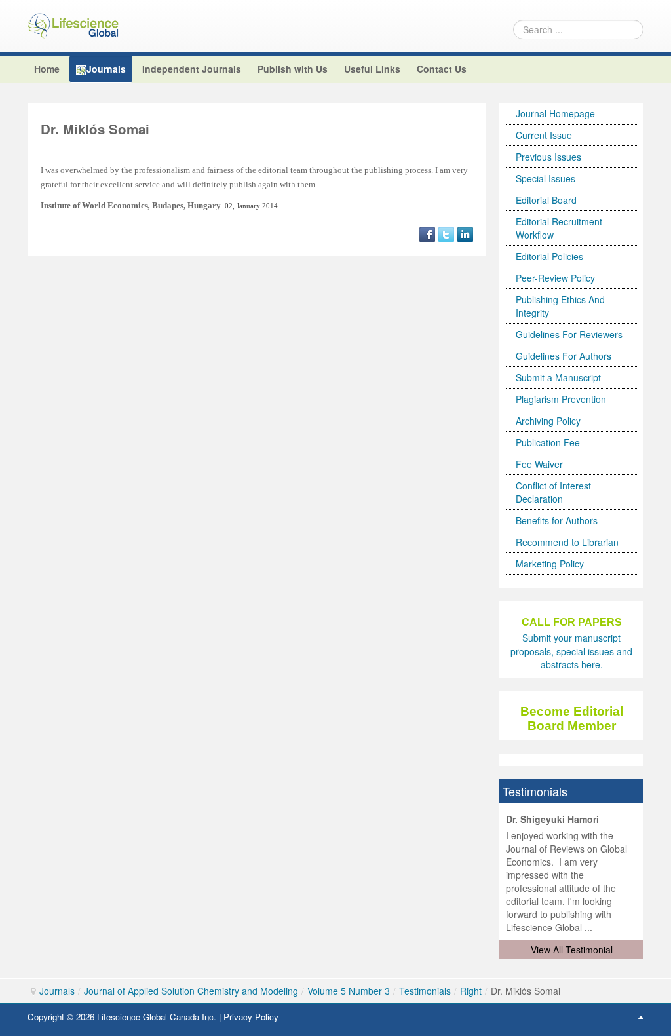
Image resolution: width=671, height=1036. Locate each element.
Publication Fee (548, 442)
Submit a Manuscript (558, 377)
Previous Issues (548, 156)
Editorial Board (546, 199)
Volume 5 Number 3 (348, 990)
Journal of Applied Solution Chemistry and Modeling (191, 990)
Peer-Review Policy (555, 277)
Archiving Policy (548, 420)
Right (471, 990)
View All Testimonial (572, 949)
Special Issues (545, 178)
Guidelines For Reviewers (569, 334)
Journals (57, 990)
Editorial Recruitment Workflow (559, 228)
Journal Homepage (555, 113)
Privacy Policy (250, 1016)
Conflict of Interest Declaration (553, 492)
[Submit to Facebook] (427, 232)
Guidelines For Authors (563, 355)
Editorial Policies (549, 256)
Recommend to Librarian (567, 541)
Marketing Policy (550, 563)
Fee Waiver (539, 463)
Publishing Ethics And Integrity (560, 306)
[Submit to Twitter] (446, 232)
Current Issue (544, 135)
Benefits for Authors (557, 520)
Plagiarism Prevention (561, 399)
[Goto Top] (640, 1016)
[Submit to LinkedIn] (465, 232)
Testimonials (425, 990)
